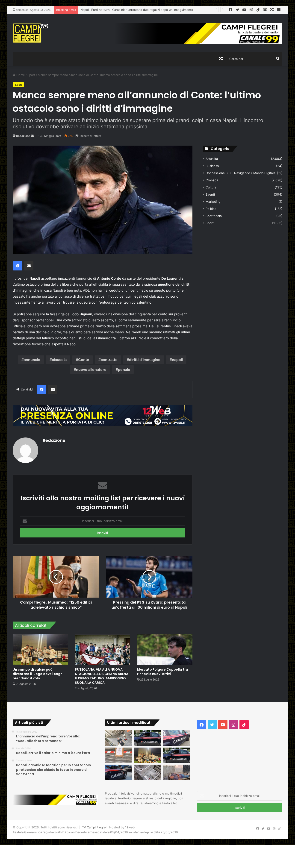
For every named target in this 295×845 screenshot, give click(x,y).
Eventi (210, 194)
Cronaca (212, 180)
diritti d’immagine (144, 359)
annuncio (32, 359)
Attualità (212, 159)
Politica (211, 209)
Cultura (211, 187)
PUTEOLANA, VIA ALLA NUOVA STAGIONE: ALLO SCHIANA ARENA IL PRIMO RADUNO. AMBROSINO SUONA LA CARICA (101, 676)
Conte (83, 359)
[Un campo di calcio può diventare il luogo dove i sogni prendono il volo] (40, 649)
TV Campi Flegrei (94, 827)
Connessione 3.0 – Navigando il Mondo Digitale (240, 173)
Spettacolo (214, 216)
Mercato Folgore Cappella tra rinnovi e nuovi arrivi (162, 671)
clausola (59, 359)
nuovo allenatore (91, 369)
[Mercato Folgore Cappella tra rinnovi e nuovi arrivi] (164, 649)
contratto (109, 359)
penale (124, 369)
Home (20, 75)
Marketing (213, 201)
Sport (31, 75)
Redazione (23, 136)
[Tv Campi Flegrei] (30, 33)
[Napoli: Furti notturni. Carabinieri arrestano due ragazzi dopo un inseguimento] (147, 738)
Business (212, 166)
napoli (177, 359)
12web (130, 827)
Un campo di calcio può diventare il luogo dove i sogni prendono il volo (38, 674)
